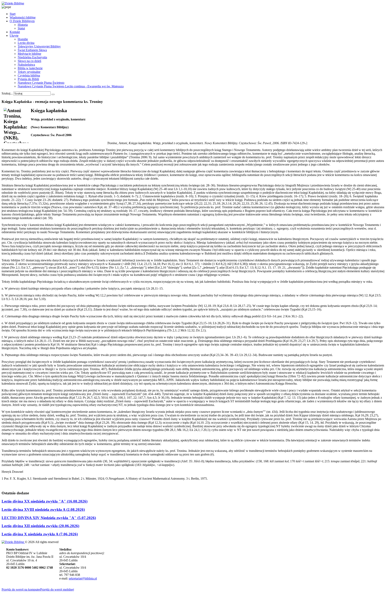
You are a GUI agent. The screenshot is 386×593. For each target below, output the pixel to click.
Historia (23, 24)
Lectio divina (26, 43)
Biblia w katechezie (30, 68)
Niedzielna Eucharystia (32, 57)
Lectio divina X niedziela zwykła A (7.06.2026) (40, 534)
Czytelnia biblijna (29, 75)
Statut (21, 28)
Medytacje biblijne (29, 53)
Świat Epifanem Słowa (32, 50)
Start (12, 14)
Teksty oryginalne (29, 71)
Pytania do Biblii (28, 79)
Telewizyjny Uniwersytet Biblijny (39, 46)
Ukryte (14, 35)
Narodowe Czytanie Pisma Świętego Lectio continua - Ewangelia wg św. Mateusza (71, 86)
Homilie (23, 39)
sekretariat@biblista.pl (83, 578)
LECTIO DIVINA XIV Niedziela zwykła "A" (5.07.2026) (49, 518)
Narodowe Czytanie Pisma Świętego (41, 82)
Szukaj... (7, 93)
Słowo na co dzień (29, 61)
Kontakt (15, 32)
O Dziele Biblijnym (22, 21)
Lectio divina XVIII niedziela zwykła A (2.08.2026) (43, 509)
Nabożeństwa (26, 64)
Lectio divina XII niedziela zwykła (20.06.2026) (40, 526)
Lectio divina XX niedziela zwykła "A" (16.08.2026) (44, 501)
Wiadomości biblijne (23, 17)
